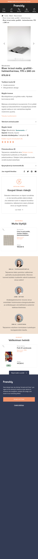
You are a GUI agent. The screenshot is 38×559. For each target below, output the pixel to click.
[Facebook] (24, 171)
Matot (11, 16)
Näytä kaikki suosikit (18, 373)
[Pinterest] (32, 171)
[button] (4, 43)
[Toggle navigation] (4, 9)
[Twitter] (28, 171)
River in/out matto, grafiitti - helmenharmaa (16, 18)
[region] (19, 467)
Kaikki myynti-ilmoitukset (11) (12, 139)
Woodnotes (11, 130)
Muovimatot (18, 16)
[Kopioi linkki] (35, 171)
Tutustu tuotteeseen (9, 116)
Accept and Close (19, 399)
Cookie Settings (19, 405)
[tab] (19, 122)
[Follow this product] (3, 229)
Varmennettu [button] (20, 130)
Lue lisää (18, 210)
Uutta (6, 16)
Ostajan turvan (27, 152)
